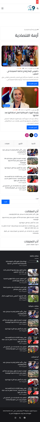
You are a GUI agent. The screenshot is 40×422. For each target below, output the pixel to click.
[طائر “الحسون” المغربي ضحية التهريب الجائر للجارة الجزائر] (33, 298)
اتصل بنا (11, 413)
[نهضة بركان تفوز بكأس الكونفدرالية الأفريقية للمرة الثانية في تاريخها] (33, 264)
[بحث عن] (38, 9)
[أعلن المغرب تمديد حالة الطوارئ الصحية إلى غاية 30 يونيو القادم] (33, 281)
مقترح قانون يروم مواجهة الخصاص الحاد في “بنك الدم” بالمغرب (14, 271)
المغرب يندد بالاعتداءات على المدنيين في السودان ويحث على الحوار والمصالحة (14, 186)
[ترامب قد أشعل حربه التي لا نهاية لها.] (32, 170)
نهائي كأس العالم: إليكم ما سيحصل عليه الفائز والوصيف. (14, 151)
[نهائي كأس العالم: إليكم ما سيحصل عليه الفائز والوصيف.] (32, 152)
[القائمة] (2, 9)
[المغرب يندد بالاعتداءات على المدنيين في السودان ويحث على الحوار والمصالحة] (32, 188)
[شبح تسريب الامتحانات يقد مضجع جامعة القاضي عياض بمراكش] (33, 290)
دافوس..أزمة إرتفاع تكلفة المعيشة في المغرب (22, 72)
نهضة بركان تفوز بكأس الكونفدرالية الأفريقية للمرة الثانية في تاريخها (16, 262)
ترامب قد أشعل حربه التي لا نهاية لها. (15, 168)
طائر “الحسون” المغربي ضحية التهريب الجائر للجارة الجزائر (14, 297)
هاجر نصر (35, 68)
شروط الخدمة (27, 413)
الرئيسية (35, 29)
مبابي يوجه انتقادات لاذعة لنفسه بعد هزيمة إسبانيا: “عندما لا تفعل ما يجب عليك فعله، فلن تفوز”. (15, 178)
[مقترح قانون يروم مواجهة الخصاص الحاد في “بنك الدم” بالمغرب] (33, 272)
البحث (37, 198)
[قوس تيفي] (31, 8)
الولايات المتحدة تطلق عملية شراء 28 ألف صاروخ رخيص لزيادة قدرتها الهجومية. (15, 160)
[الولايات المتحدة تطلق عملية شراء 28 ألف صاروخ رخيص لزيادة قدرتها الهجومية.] (32, 161)
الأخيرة (33, 143)
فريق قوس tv (33, 110)
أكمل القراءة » (32, 83)
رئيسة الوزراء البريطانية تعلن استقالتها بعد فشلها (21, 114)
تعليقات (7, 143)
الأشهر (20, 143)
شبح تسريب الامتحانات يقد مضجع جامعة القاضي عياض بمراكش (14, 288)
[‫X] (31, 135)
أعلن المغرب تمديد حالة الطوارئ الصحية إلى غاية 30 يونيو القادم (14, 279)
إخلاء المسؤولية (18, 413)
